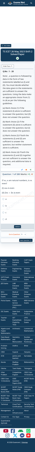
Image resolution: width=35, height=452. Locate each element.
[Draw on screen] (22, 169)
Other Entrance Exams (27, 294)
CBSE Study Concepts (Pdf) (28, 389)
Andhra (15, 346)
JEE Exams (4, 283)
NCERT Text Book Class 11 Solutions (5, 398)
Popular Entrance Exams (4, 262)
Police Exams (5, 301)
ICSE (2, 356)
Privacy (26, 417)
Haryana (27, 352)
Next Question (25, 240)
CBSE (3, 352)
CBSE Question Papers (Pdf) (16, 381)
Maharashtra (29, 362)
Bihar (26, 346)
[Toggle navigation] (4, 3)
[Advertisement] (17, 24)
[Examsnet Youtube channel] (6, 432)
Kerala (3, 362)
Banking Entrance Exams (15, 262)
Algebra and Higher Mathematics (5, 331)
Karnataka (28, 356)
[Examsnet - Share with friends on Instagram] (7, 437)
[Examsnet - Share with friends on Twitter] (15, 437)
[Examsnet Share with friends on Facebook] (13, 432)
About (26, 410)
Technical (4, 404)
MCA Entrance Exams (4, 294)
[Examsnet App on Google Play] (21, 432)
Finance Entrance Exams (27, 271)
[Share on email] (28, 437)
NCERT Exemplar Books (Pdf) (5, 389)
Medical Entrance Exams (15, 294)
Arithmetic (16, 329)
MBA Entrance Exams (27, 285)
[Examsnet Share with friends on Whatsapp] (28, 432)
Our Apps (15, 417)
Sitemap (25, 442)
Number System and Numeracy (28, 339)
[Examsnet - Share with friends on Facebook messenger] (22, 437)
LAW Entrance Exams (15, 285)
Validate (17, 227)
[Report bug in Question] (26, 169)
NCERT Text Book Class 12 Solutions (16, 398)
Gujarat (15, 352)
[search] (31, 3)
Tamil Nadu (16, 368)
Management (6, 410)
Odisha (3, 368)
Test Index (6, 45)
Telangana (28, 368)
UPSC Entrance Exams (27, 320)
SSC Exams (5, 311)
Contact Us (5, 417)
